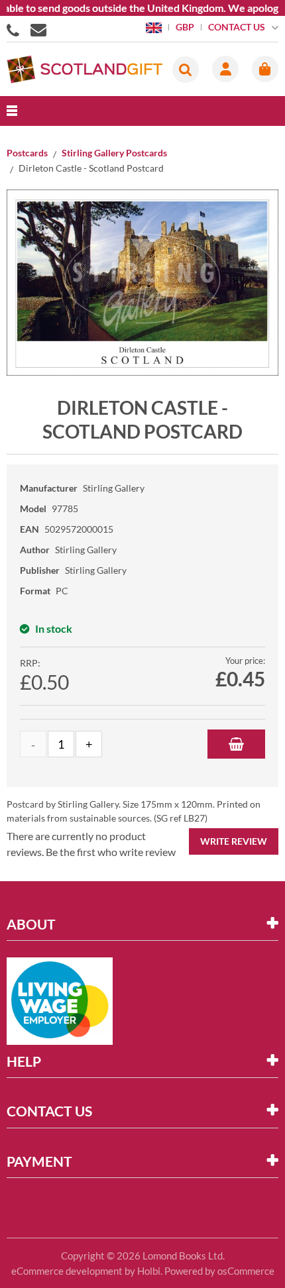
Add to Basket (236, 744)
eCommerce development (67, 1271)
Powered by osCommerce (219, 1271)
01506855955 (15, 29)
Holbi (148, 1271)
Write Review (233, 841)
